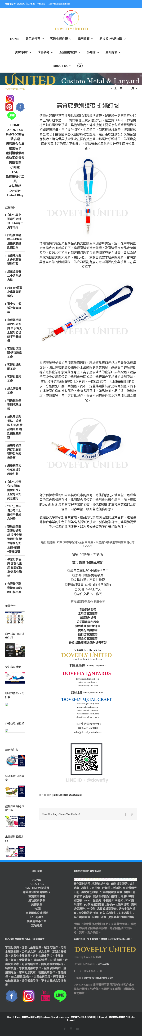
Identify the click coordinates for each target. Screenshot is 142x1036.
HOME (15, 125)
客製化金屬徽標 (20, 955)
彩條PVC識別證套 (117, 904)
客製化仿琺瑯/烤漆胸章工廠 (14, 352)
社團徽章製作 (46, 972)
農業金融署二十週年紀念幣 (14, 275)
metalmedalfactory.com (88, 713)
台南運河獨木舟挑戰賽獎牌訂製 (14, 259)
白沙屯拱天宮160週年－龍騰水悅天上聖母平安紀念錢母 (15, 490)
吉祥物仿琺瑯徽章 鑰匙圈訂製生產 (14, 588)
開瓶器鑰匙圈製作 (52, 964)
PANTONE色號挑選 (36, 887)
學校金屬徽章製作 (30, 968)
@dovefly (103, 963)
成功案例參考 (15, 158)
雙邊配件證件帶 (87, 630)
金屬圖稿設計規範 (37, 912)
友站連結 (15, 186)
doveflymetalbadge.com (88, 717)
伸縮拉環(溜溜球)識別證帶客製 (88, 642)
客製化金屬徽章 (31, 947)
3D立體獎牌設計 (21, 976)
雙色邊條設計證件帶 (87, 626)
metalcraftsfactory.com (87, 707)
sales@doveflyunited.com (59, 4)
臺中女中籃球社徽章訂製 (14, 308)
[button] (80, 66)
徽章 (13, 959)
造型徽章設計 (30, 980)
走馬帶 (96, 887)
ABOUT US (15, 129)
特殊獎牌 (10, 968)
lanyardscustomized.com (87, 678)
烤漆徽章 (58, 976)
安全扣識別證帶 (87, 638)
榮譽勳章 (24, 959)
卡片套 (91, 908)
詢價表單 (15, 162)
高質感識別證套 (107, 908)
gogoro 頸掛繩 (92, 900)
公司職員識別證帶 (88, 621)
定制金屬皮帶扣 (42, 955)
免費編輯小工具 (36, 921)
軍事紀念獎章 (27, 972)
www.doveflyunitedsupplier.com (88, 659)
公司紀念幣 (29, 951)
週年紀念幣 (40, 959)
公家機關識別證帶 (111, 892)
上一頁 (118, 88)
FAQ (15, 172)
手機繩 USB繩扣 (113, 900)
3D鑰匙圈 (56, 959)
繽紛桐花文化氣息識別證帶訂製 (14, 469)
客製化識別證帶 (61, 795)
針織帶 (106, 887)
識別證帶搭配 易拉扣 (106, 896)
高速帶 (116, 887)
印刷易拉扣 (125, 912)
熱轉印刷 (129, 892)
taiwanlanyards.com (87, 682)
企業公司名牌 (42, 976)
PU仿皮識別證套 (94, 904)
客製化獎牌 (12, 947)
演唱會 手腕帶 (82, 896)
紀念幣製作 (51, 947)
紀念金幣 (44, 951)
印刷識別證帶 (119, 883)
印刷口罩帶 (99, 917)
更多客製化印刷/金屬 (121, 917)
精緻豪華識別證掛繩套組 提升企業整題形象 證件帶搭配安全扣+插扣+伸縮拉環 (14, 539)
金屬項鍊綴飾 (52, 968)
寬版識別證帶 (87, 617)
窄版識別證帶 (87, 609)
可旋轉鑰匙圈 (30, 964)
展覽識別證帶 (89, 892)
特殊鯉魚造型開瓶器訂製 (14, 404)
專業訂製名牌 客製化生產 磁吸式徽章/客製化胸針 (14, 567)
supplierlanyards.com (88, 685)
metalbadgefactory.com (88, 703)
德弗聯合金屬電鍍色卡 (37, 892)
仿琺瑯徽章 (12, 980)
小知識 (15, 167)
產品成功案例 (75, 795)
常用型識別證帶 (87, 613)
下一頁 (130, 88)
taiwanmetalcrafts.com (87, 710)
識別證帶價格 (15, 153)
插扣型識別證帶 (87, 634)
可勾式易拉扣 (108, 912)
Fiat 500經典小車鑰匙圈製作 (14, 291)
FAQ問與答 (37, 917)
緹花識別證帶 (82, 917)
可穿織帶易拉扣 (88, 912)
